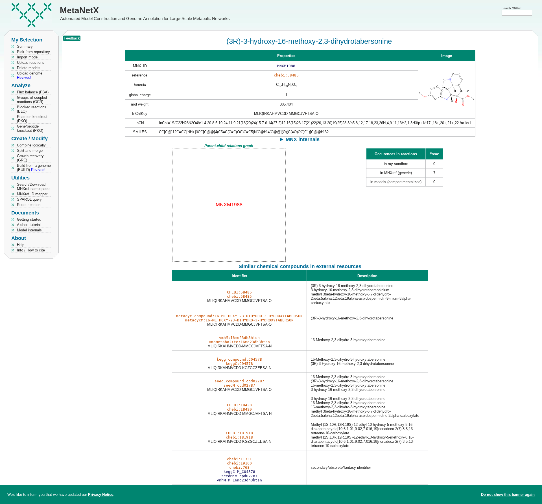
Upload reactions (30, 62)
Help (20, 245)
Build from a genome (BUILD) (34, 167)
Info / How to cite (31, 250)
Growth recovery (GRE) (30, 158)
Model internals (29, 230)
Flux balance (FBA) (33, 92)
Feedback (72, 38)
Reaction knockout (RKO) (32, 119)
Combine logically (31, 145)
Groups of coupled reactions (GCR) (32, 99)
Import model (27, 57)
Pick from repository (33, 52)
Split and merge (30, 150)
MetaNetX (79, 10)
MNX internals (303, 139)
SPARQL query (29, 199)
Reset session (28, 205)
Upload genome (29, 75)
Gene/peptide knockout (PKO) (30, 128)
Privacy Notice (100, 494)
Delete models (28, 68)
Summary (25, 46)
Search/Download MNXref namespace (33, 186)
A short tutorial (29, 225)
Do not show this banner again (508, 494)
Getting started (29, 219)
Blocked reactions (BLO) (31, 109)
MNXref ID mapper (32, 194)
